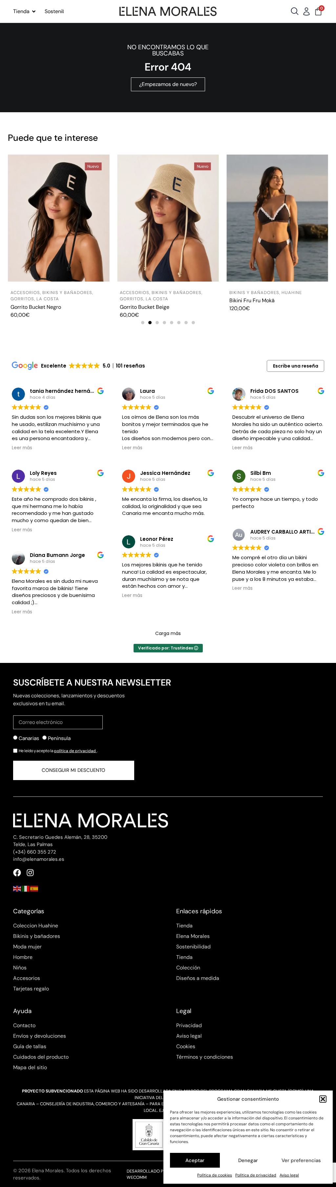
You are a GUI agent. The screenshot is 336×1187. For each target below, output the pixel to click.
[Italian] (26, 888)
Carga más (168, 633)
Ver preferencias (301, 1160)
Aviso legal (289, 1175)
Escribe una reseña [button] (295, 366)
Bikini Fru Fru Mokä (252, 300)
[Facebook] (17, 873)
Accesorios (25, 292)
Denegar (248, 1160)
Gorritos (22, 299)
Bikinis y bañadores (67, 292)
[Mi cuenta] (306, 11)
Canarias (29, 738)
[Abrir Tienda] (33, 11)
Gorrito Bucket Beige (144, 307)
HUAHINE (292, 292)
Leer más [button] (22, 448)
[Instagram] (30, 873)
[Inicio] (168, 11)
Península (59, 738)
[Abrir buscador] (294, 11)
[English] (17, 888)
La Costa (47, 299)
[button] (323, 1099)
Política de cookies (214, 1175)
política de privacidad (75, 750)
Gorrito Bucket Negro (35, 307)
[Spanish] (34, 888)
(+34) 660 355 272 (34, 852)
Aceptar (194, 1160)
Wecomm (137, 1177)
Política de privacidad (255, 1175)
